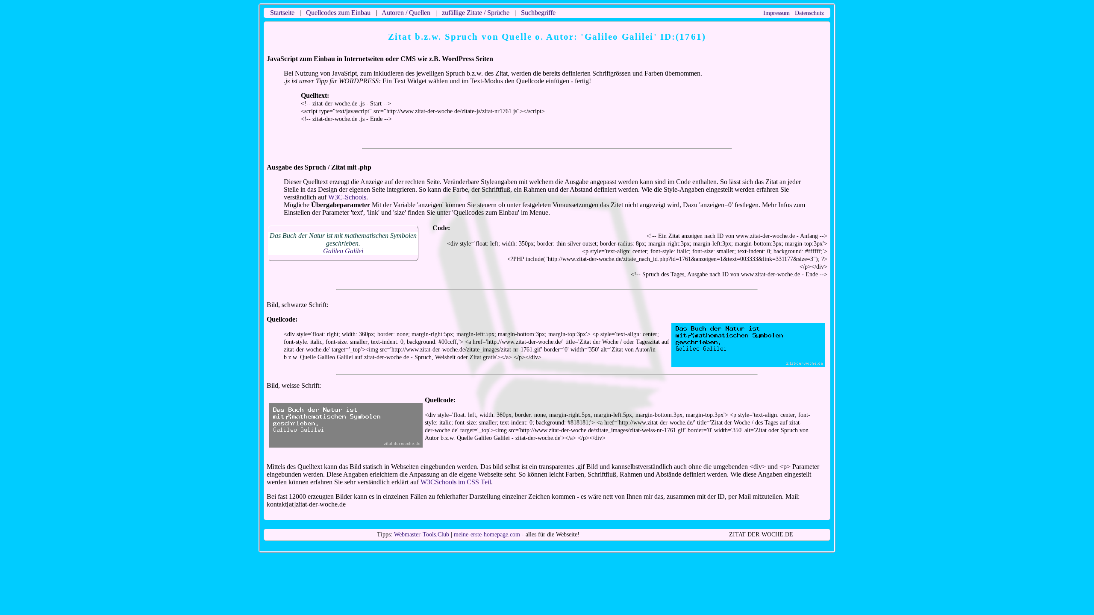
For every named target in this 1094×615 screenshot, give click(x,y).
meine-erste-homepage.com (487, 534)
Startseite (282, 12)
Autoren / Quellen (406, 12)
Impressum (776, 13)
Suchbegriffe (538, 12)
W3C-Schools (347, 197)
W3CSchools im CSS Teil (456, 482)
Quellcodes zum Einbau (338, 12)
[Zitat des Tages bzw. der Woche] (346, 444)
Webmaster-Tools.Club (421, 534)
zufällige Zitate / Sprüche (475, 12)
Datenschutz (809, 13)
